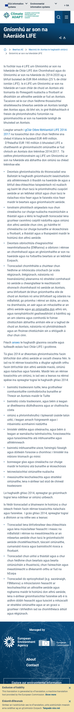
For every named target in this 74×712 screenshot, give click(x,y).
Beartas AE (18, 49)
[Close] (70, 688)
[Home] (5, 50)
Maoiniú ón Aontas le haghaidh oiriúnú (48, 49)
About (31, 659)
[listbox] (16, 5)
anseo (16, 342)
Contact (32, 665)
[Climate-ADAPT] (28, 15)
